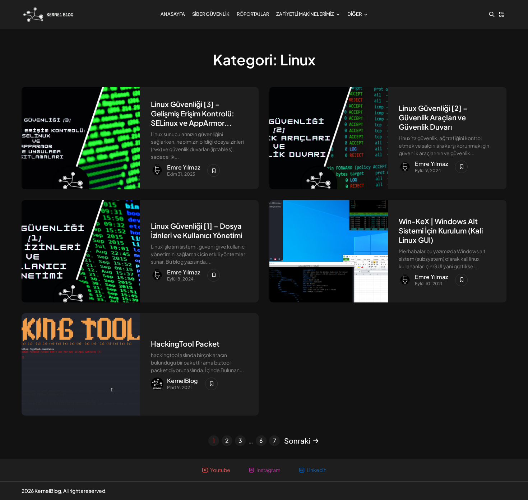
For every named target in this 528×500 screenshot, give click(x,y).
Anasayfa (173, 14)
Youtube (220, 470)
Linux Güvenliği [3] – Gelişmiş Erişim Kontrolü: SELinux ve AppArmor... (192, 113)
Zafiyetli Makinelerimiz (305, 14)
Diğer (354, 14)
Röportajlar (253, 14)
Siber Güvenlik (211, 14)
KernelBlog (182, 381)
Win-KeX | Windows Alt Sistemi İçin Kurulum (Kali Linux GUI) (441, 230)
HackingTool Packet (185, 343)
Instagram (268, 470)
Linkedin (316, 470)
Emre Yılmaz (183, 167)
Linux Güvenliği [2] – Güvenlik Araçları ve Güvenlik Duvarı (433, 117)
